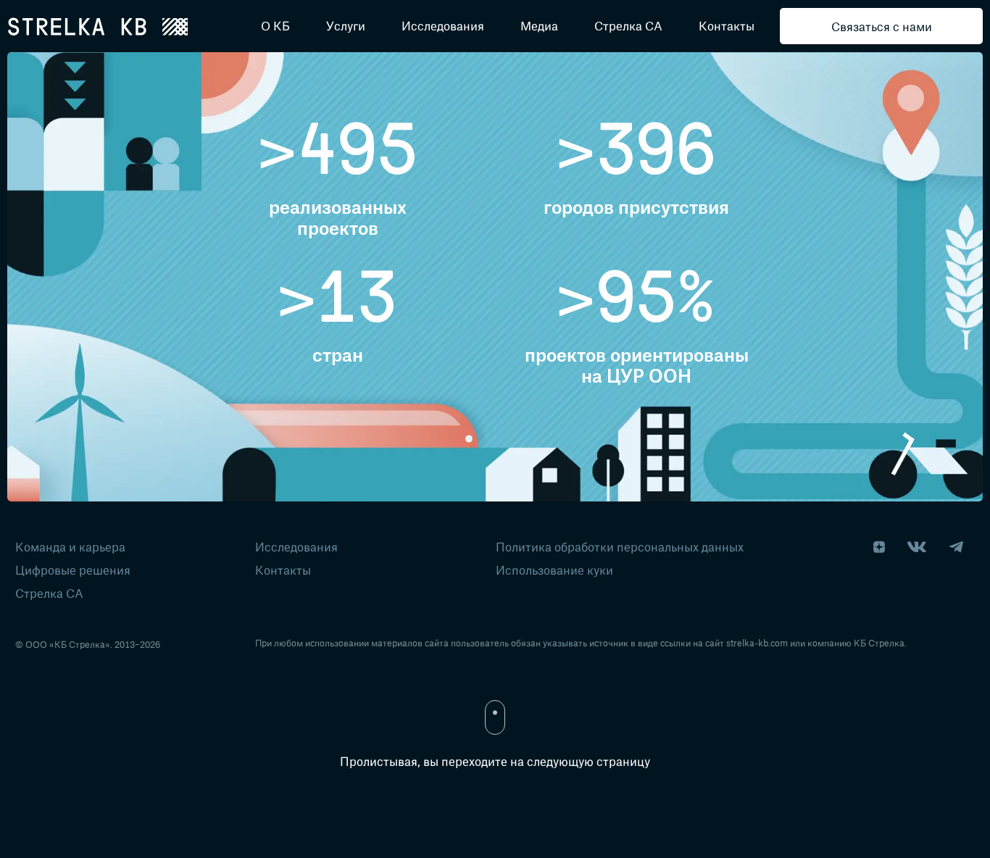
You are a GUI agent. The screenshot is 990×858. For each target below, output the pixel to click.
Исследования (296, 546)
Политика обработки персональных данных (620, 546)
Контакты (283, 569)
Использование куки (554, 569)
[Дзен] (879, 548)
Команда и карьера (70, 546)
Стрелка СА (49, 593)
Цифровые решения (72, 569)
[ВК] (917, 548)
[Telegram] (956, 548)
